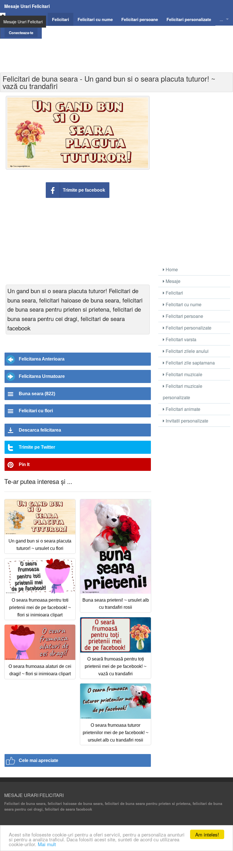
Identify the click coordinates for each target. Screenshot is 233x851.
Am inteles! (207, 834)
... (221, 19)
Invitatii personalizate (186, 420)
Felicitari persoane (184, 316)
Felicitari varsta (180, 339)
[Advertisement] (116, 51)
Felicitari (174, 292)
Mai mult (47, 844)
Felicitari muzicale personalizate (182, 392)
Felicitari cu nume (183, 304)
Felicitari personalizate (188, 327)
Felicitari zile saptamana (190, 362)
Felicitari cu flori (36, 410)
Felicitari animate (182, 409)
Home (171, 269)
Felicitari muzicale (183, 374)
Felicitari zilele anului (187, 351)
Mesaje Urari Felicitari (27, 6)
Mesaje (172, 281)
